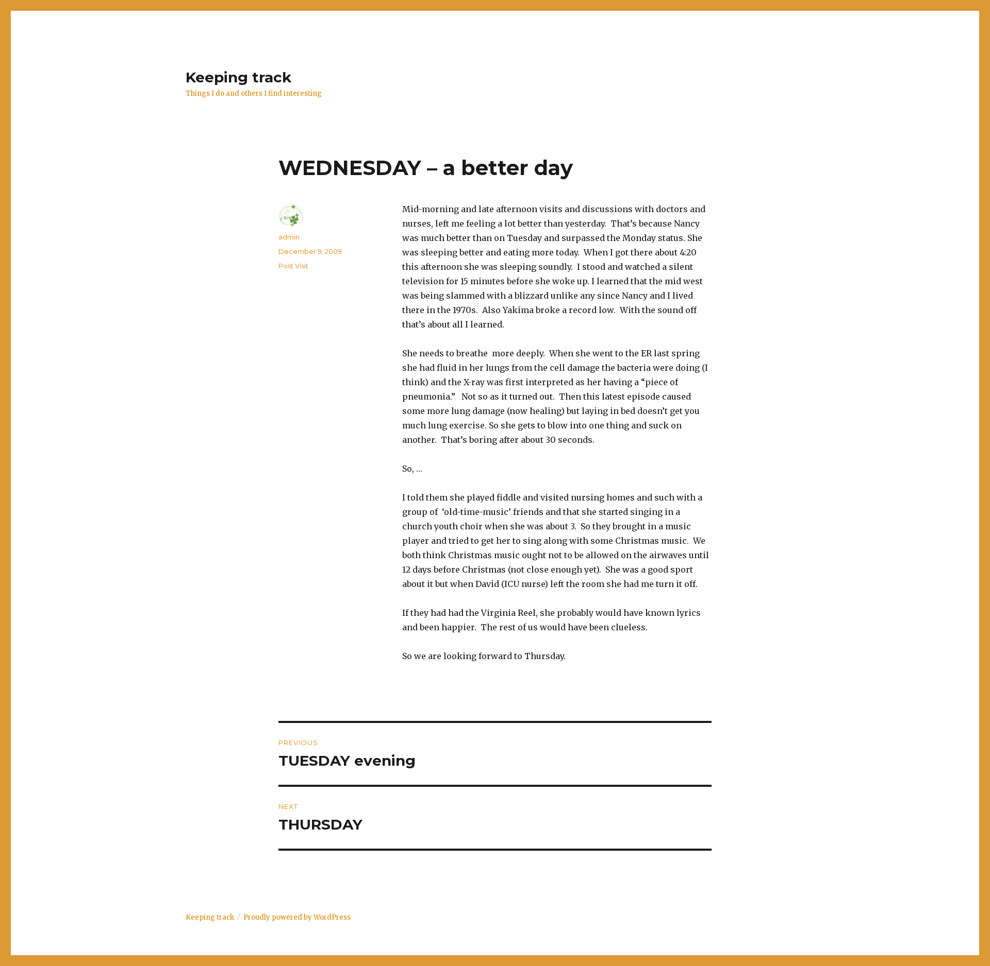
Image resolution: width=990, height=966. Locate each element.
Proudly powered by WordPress (297, 917)
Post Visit (293, 266)
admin (289, 237)
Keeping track (238, 77)
